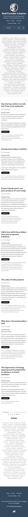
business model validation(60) (19, 41)
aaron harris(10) (8, 60)
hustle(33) (22, 46)
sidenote (19, 267)
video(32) (20, 47)
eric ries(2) (10, 82)
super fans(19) (22, 52)
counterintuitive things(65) (20, 39)
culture (2, 136)
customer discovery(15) (10, 55)
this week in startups (5, 179)
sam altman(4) (6, 76)
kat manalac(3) (16, 77)
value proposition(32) (12, 47)
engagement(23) (22, 50)
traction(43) (6, 44)
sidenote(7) (7, 68)
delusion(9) (10, 66)
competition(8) (21, 66)
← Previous (5, 412)
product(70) (10, 39)
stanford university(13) (15, 57)
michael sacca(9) (15, 62)
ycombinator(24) (14, 50)
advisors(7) (21, 68)
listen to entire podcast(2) (9, 84)
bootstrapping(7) (9, 69)
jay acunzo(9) (23, 65)
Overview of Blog (12, 23)
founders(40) (13, 44)
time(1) (20, 92)
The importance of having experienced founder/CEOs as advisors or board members (13, 371)
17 (14, 414)
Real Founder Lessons (15, 506)
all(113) (11, 38)
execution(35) (7, 46)
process (3, 177)
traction (12, 223)
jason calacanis (17, 176)
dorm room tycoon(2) (19, 81)
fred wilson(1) (16, 87)
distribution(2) (5, 79)
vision (10, 139)
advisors (7, 401)
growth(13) (22, 57)
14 (8, 414)
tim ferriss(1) (22, 87)
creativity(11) (12, 58)
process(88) (23, 38)
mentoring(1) (7, 90)
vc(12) (6, 58)
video (20, 179)
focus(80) (5, 39)
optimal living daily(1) (12, 93)
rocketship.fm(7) (14, 68)
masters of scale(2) (20, 84)
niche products (17, 353)
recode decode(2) (13, 79)
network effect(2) (17, 82)
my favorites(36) (20, 44)
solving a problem (13, 177)
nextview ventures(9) (11, 63)
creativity (14, 352)
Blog (8, 21)
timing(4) (20, 76)
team (20, 138)
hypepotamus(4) (5, 74)
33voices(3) (23, 77)
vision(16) (20, 54)
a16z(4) (24, 76)
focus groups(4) (13, 76)
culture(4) (5, 77)
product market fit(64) (7, 41)
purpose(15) (6, 57)
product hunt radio (5, 138)
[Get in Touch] (26, 100)
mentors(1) (8, 92)
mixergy (9, 265)
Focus (2, 331)
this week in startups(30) (9, 49)
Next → (18, 414)
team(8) (15, 66)
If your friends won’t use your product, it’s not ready (13, 189)
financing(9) (22, 62)
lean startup (3, 219)
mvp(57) (14, 42)
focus (13, 218)
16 (12, 414)
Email (17, 503)
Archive (13, 21)
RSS (19, 23)
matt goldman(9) (16, 65)
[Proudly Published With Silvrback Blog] (14, 512)
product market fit (5, 221)
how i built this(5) (11, 71)
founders (14, 136)
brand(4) (10, 77)
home (19, 93)
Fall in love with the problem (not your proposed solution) (13, 234)
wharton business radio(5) (10, 73)
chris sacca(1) (6, 89)
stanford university (14, 138)
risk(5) (21, 69)
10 (19, 412)
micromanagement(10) (18, 60)
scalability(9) (19, 63)
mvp (8, 219)
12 (22, 412)
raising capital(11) (19, 58)
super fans (19, 177)
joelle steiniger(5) (20, 73)
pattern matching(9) (6, 65)
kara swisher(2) (7, 85)
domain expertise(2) (22, 79)
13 (25, 412)
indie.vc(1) (22, 90)
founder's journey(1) (15, 90)
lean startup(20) (7, 52)
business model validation (13, 216)
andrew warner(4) (23, 74)
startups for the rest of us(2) (18, 85)
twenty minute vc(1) (7, 87)
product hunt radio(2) (9, 81)
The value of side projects (12, 279)
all (6, 135)
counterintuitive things (18, 135)
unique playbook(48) (21, 42)
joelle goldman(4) (14, 74)
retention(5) (18, 71)
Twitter (24, 501)
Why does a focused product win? (14, 322)
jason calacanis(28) (20, 49)
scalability (20, 355)
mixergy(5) (16, 69)
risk (18, 308)
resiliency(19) (15, 52)
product (7, 177)
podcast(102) (17, 38)
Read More (5, 132)
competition (10, 135)
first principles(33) (15, 46)
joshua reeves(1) (21, 89)
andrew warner (10, 262)
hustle (23, 305)
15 (10, 414)
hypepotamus (22, 352)
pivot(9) (5, 66)
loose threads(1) (13, 89)
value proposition (15, 179)
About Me (18, 21)
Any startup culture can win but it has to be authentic (13, 104)
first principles (8, 136)
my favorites (16, 265)
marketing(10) (7, 62)
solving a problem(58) (7, 42)
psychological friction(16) (11, 54)
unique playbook (5, 139)
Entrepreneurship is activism (14, 149)
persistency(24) (6, 50)
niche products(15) (20, 55)
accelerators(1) (15, 92)
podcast (18, 136)
